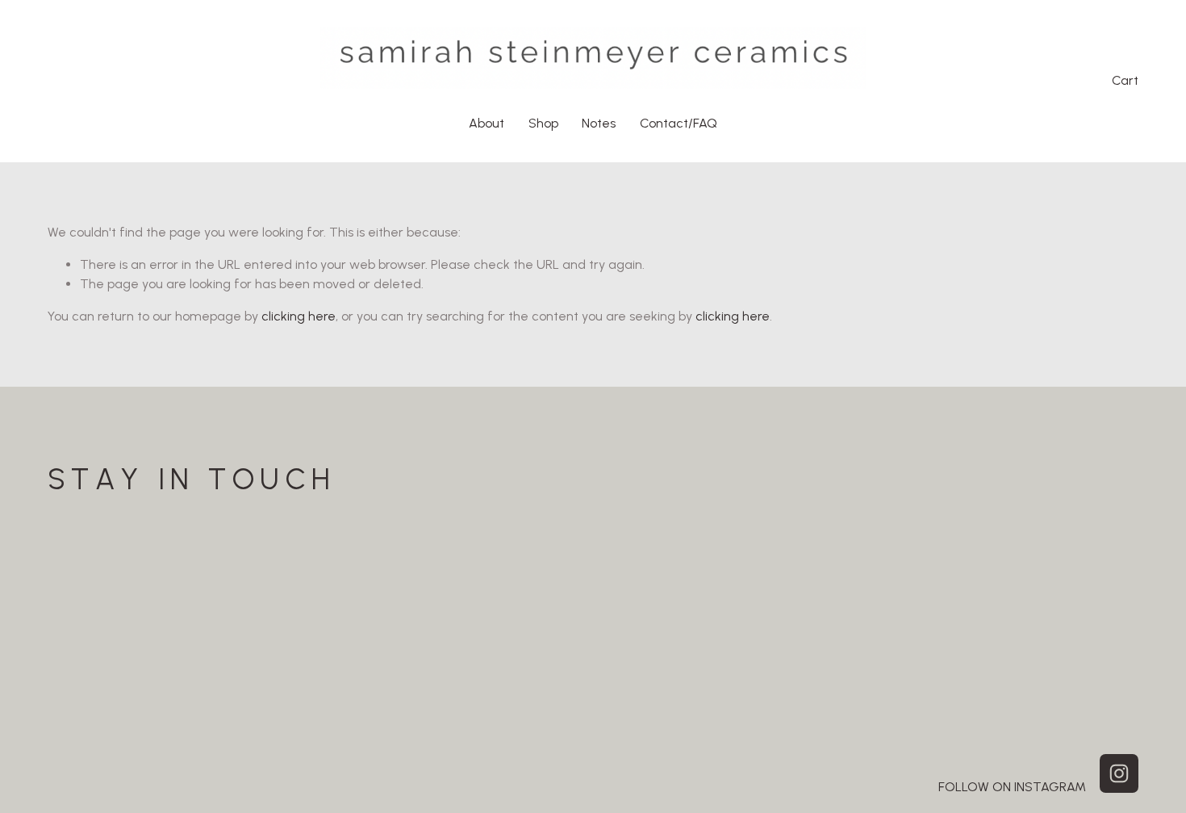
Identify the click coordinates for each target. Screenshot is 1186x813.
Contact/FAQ (678, 123)
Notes (599, 123)
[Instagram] (1119, 773)
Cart (1125, 80)
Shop (543, 123)
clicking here (298, 316)
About (486, 123)
